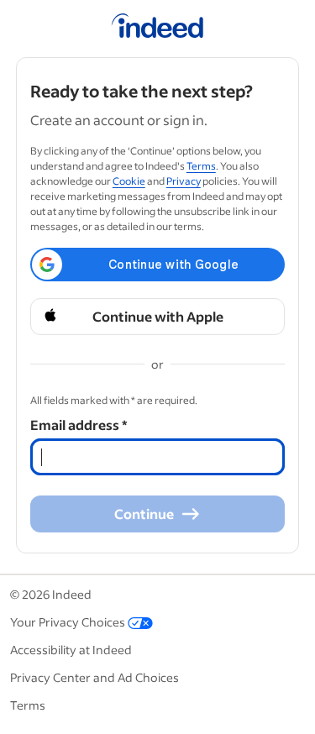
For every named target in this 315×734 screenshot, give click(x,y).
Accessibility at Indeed (71, 650)
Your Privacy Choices (67, 622)
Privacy (183, 181)
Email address (78, 424)
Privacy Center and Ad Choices (94, 677)
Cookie (129, 181)
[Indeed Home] (157, 28)
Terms (201, 166)
